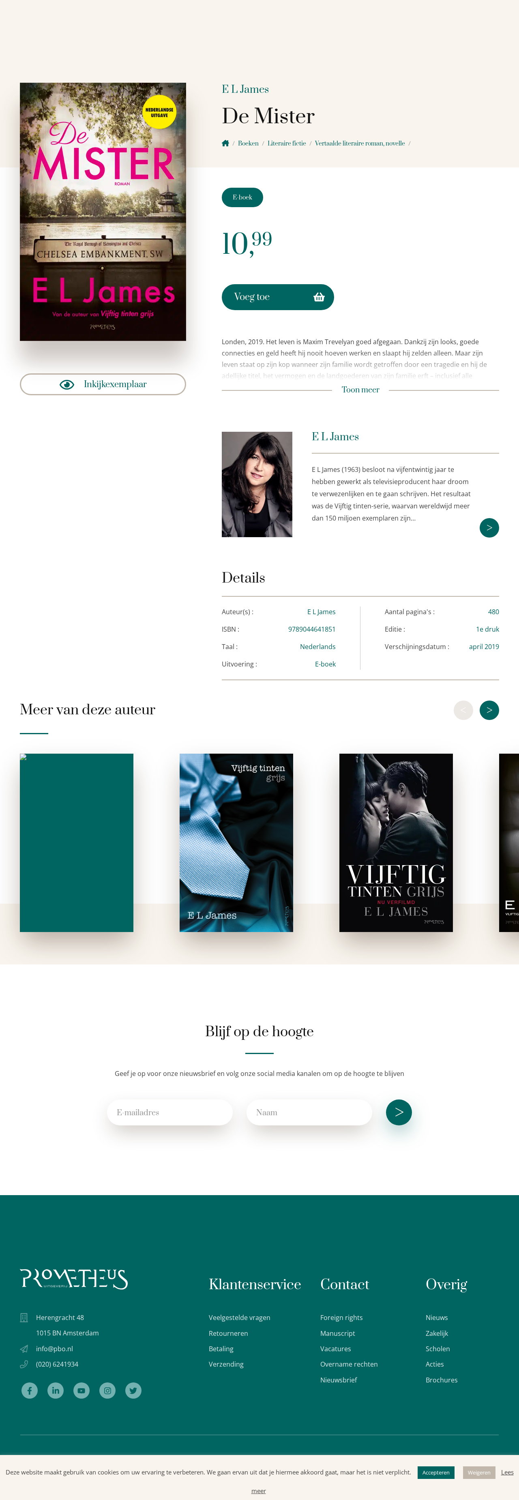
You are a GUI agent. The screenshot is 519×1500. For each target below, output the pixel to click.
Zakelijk (437, 1333)
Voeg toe (252, 297)
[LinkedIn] (55, 1390)
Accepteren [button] (436, 1472)
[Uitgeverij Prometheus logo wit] (74, 1279)
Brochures (442, 1380)
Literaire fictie (287, 144)
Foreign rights (341, 1317)
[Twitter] (133, 1390)
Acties (435, 1364)
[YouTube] (81, 1390)
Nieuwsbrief (338, 1380)
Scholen (438, 1348)
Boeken (248, 144)
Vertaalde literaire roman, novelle (360, 144)
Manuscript (337, 1333)
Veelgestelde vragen (239, 1317)
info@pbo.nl (54, 1348)
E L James (245, 89)
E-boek (242, 197)
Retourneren (228, 1333)
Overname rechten (349, 1364)
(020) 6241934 (57, 1364)
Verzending (226, 1364)
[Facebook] (29, 1390)
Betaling (221, 1348)
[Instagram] (107, 1390)
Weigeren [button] (479, 1472)
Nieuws (437, 1317)
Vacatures (335, 1348)
